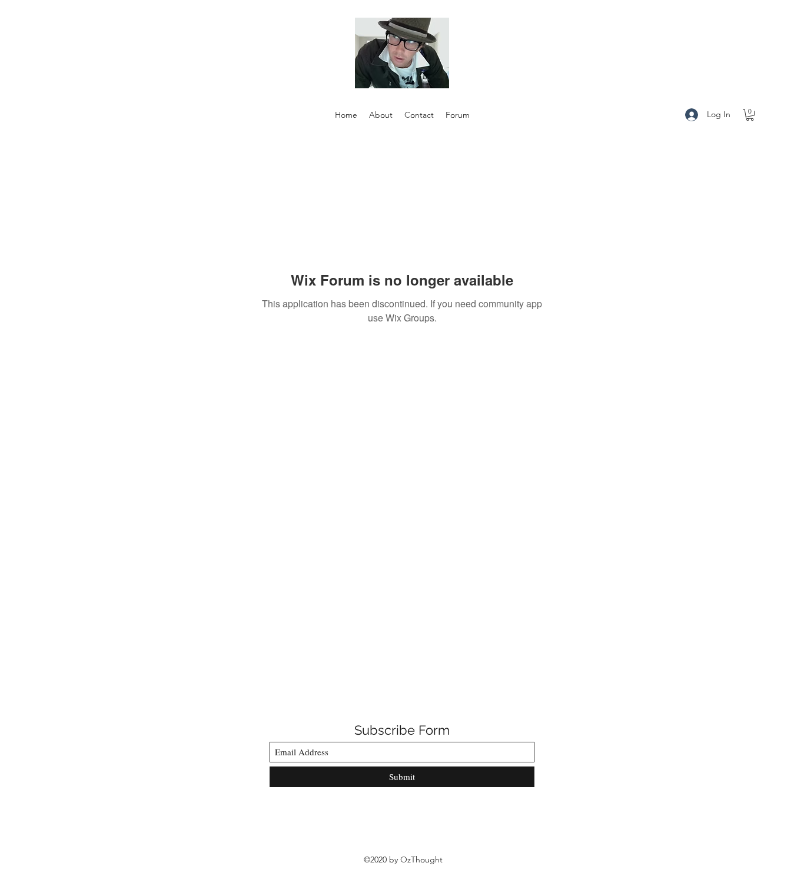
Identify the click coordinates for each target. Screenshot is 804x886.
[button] (750, 115)
